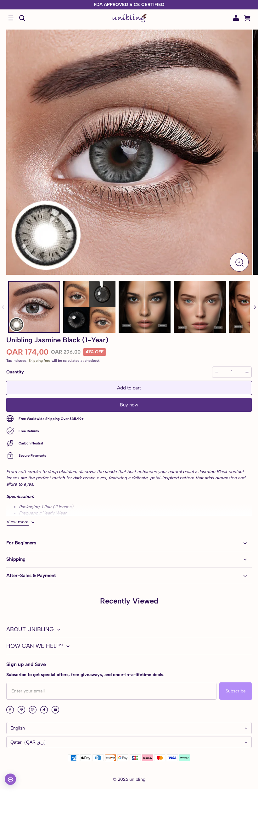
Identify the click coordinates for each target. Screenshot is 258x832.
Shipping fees (39, 360)
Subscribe (236, 691)
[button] (10, 18)
